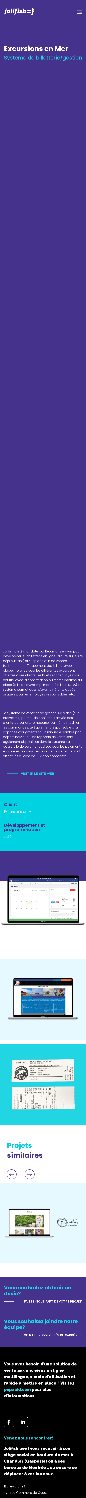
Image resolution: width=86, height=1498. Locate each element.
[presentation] (12, 1174)
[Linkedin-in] (23, 1422)
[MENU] (74, 12)
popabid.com (17, 1389)
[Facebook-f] (9, 1422)
